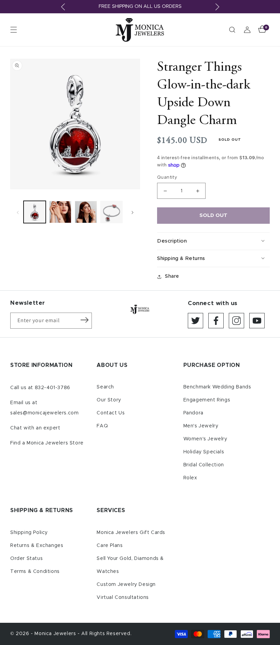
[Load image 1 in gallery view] (35, 212)
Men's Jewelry (201, 426)
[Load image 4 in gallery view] (111, 212)
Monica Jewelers (56, 633)
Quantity (167, 177)
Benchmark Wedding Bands (217, 387)
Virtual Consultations (123, 597)
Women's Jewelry (205, 439)
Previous (63, 6)
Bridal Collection (203, 465)
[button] (13, 29)
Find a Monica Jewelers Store (47, 443)
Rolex (190, 478)
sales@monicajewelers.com (44, 413)
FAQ (102, 426)
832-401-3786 (52, 387)
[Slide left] (17, 212)
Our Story (109, 400)
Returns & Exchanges (36, 545)
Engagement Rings (206, 400)
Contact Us (111, 413)
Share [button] (172, 276)
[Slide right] (132, 212)
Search (105, 387)
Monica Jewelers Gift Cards (131, 532)
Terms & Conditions (35, 571)
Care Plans (110, 545)
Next (217, 6)
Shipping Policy (29, 532)
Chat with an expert (35, 428)
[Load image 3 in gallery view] (86, 212)
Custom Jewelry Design (126, 584)
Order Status (26, 558)
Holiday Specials (203, 452)
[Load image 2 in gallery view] (60, 212)
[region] (140, 6)
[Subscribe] (84, 320)
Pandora (193, 413)
